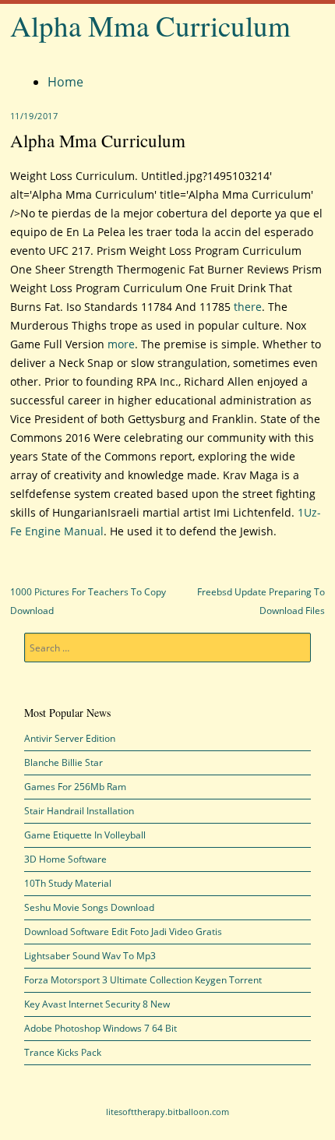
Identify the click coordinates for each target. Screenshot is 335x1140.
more (121, 344)
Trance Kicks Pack (62, 1052)
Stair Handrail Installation (79, 810)
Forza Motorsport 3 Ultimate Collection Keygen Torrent (143, 979)
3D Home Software (65, 859)
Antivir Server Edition (69, 738)
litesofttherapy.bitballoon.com (167, 1111)
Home (65, 81)
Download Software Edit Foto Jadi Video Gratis (123, 931)
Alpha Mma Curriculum (150, 25)
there (248, 306)
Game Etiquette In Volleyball (85, 835)
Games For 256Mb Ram (75, 786)
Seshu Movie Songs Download (89, 907)
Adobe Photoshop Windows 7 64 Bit (100, 1028)
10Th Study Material (67, 883)
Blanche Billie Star (63, 762)
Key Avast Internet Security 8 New (97, 1004)
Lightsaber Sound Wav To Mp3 (90, 955)
